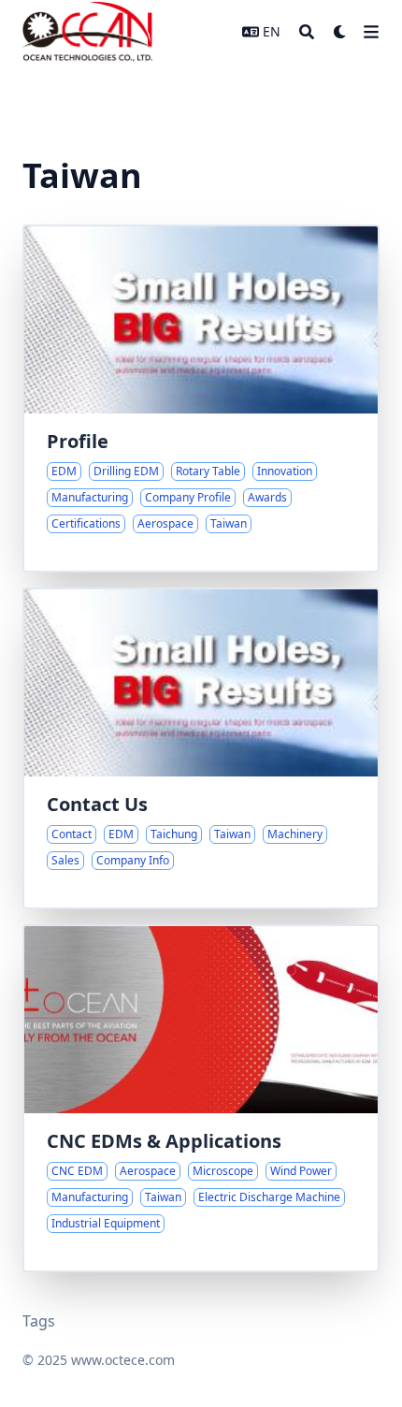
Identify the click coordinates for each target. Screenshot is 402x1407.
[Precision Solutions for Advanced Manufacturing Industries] (201, 1098)
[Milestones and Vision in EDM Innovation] (201, 398)
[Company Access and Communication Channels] (201, 748)
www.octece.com (123, 1360)
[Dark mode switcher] (340, 31)
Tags (38, 1321)
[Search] (306, 31)
